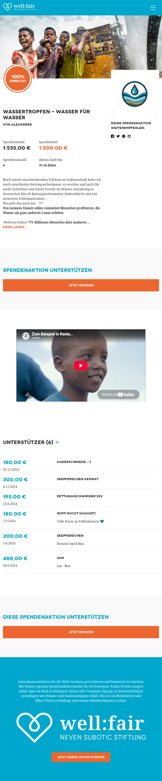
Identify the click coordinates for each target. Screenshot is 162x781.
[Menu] (153, 7)
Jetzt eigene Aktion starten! (81, 757)
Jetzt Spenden (81, 285)
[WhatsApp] (124, 136)
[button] (113, 136)
